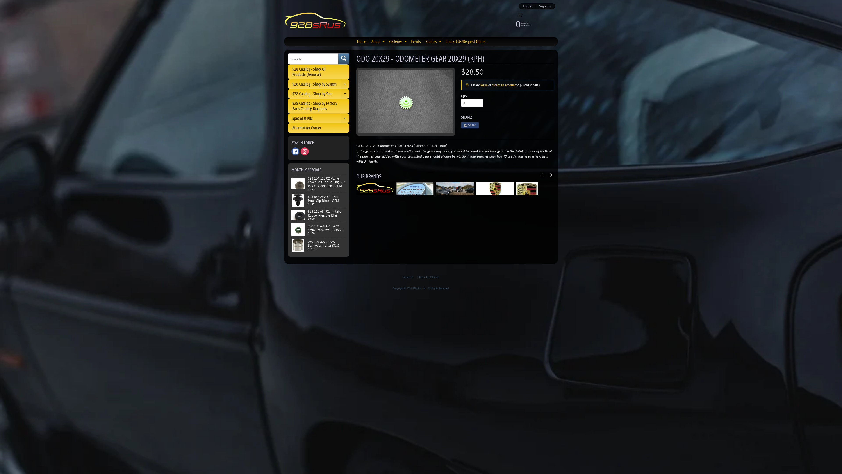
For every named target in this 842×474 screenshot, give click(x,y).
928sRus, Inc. (419, 288)
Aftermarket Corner (306, 128)
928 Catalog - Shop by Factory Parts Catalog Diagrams (314, 105)
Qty (464, 96)
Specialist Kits (320, 119)
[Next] (551, 175)
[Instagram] (305, 151)
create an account (504, 85)
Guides (434, 42)
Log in (527, 6)
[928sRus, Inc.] (315, 22)
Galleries (398, 42)
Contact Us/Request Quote (465, 41)
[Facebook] (295, 151)
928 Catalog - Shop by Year (320, 95)
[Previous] (542, 175)
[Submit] (343, 58)
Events (416, 41)
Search (408, 277)
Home (361, 41)
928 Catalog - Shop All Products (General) (308, 71)
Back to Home (428, 277)
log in (484, 85)
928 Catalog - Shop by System (320, 85)
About (378, 42)
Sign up (545, 6)
